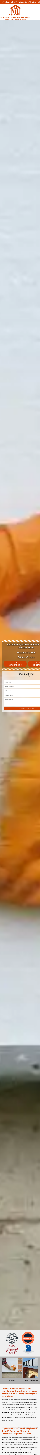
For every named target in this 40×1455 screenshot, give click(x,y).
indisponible (8, 2)
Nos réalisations (15, 664)
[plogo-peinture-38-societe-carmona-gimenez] (15, 12)
